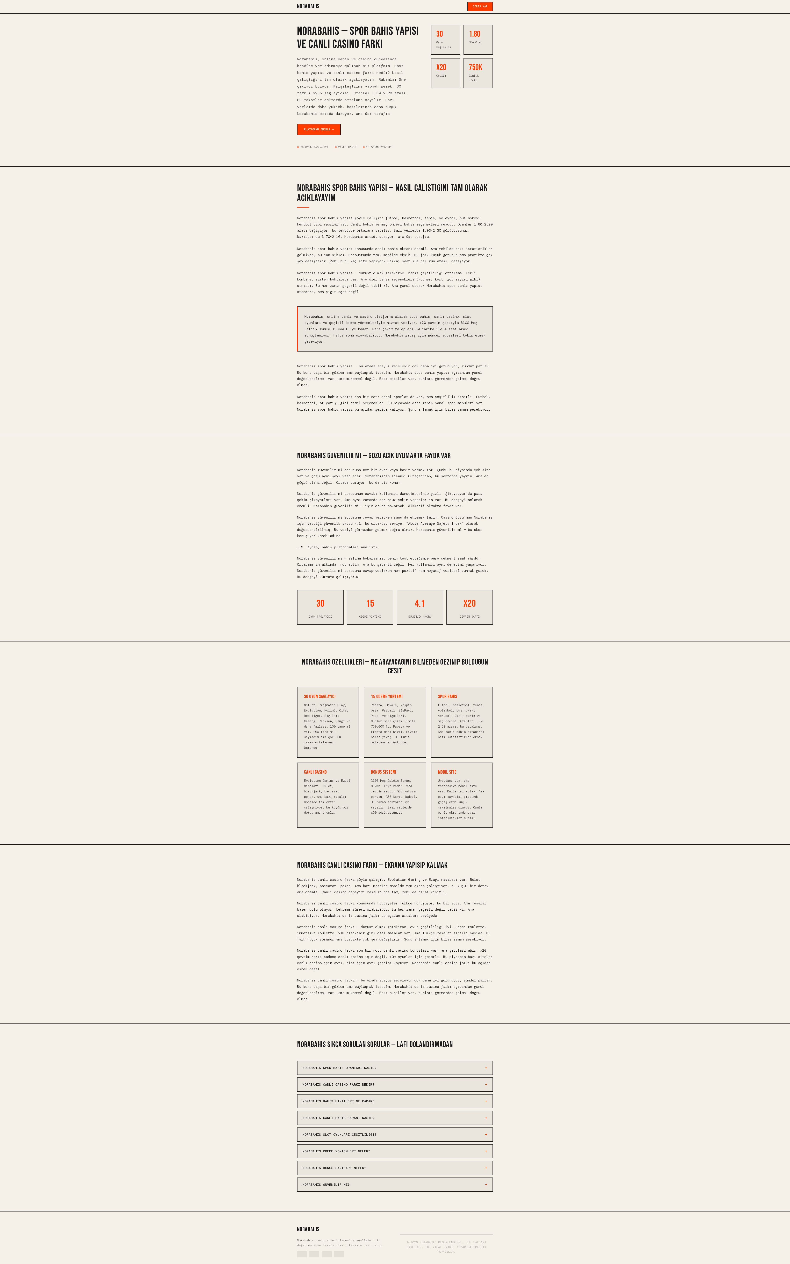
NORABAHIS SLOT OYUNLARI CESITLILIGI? (339, 1134)
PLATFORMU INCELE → (319, 129)
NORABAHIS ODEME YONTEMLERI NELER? (336, 1151)
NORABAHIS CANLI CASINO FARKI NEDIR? (338, 1084)
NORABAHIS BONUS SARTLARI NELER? (334, 1168)
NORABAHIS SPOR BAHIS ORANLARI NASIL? (339, 1068)
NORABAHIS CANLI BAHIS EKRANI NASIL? (338, 1118)
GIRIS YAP (480, 6)
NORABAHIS (308, 6)
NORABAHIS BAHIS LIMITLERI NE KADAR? (338, 1101)
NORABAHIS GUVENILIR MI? (326, 1184)
